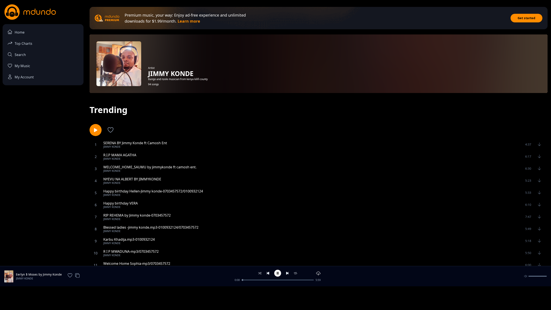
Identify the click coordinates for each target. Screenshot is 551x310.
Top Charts (23, 43)
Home (20, 32)
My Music (22, 66)
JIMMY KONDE (24, 278)
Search (20, 54)
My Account (24, 77)
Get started (526, 18)
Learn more (189, 21)
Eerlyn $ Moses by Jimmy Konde (39, 274)
